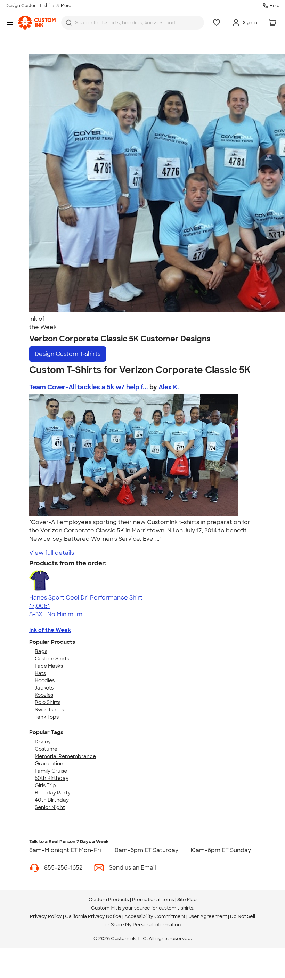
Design (67, 354)
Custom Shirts (52, 658)
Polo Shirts (47, 702)
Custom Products (109, 900)
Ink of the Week (50, 630)
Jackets (44, 688)
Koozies (44, 695)
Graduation (49, 763)
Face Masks (49, 666)
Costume (46, 749)
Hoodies (45, 680)
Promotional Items (153, 900)
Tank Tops (47, 717)
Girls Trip (45, 785)
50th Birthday (51, 778)
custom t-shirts (176, 908)
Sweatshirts (49, 710)
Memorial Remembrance (65, 756)
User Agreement (207, 916)
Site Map (187, 900)
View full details (51, 552)
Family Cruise (51, 771)
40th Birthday (52, 800)
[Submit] (69, 23)
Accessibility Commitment (154, 916)
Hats (40, 673)
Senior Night (50, 807)
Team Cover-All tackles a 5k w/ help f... (88, 387)
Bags (41, 651)
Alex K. (168, 387)
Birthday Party (53, 793)
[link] (37, 23)
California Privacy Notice (93, 916)
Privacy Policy (46, 916)
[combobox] (132, 23)
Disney (43, 742)
